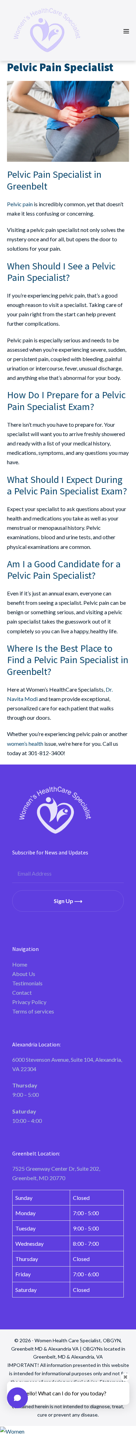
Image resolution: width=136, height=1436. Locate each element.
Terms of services (33, 1011)
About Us (23, 973)
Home (19, 964)
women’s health (25, 743)
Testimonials (27, 983)
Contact (22, 992)
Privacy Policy (29, 1002)
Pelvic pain (20, 204)
